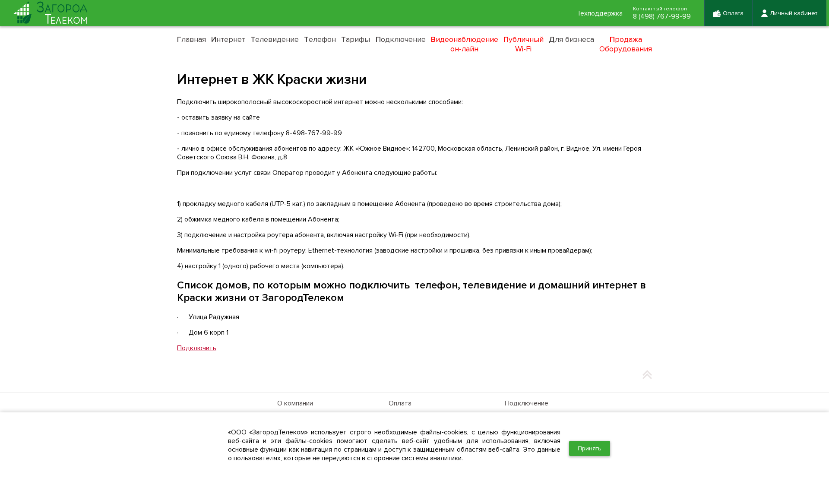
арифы (355, 39)
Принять (589, 448)
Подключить (196, 348)
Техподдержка (600, 13)
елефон (320, 39)
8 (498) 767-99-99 (662, 16)
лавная (191, 39)
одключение (401, 39)
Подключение (526, 403)
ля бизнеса (571, 39)
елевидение (274, 39)
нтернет (228, 39)
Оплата (400, 403)
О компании (295, 403)
